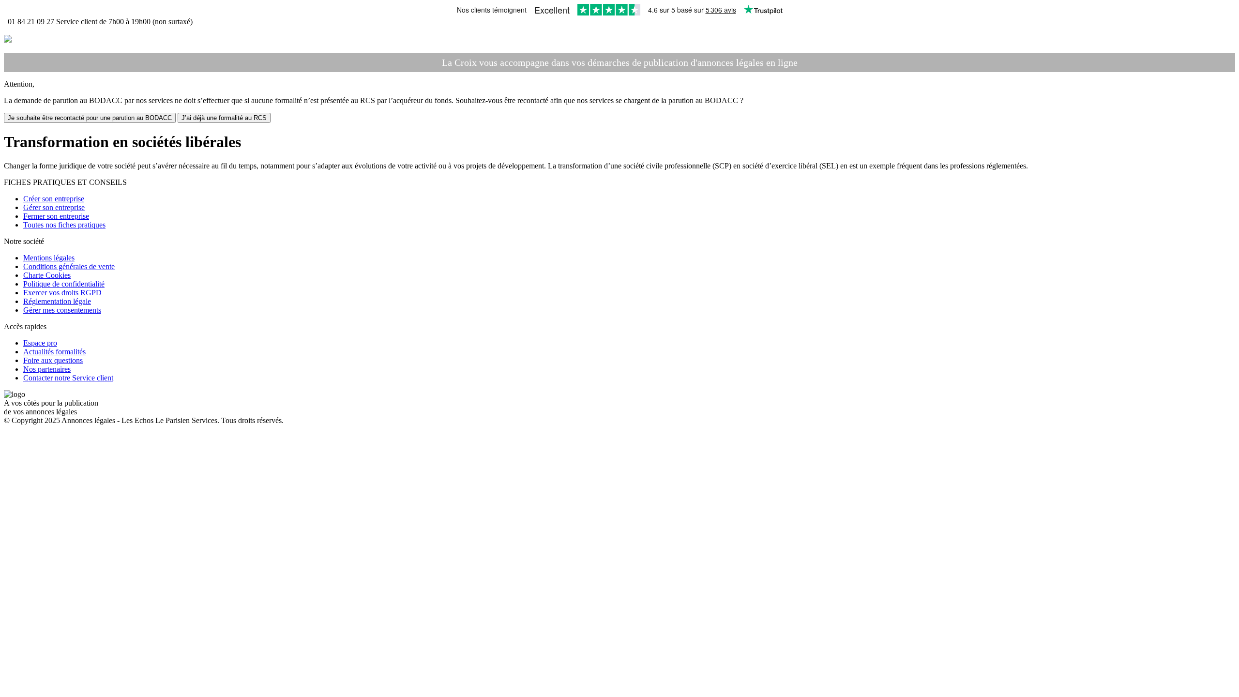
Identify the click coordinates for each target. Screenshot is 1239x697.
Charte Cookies (47, 275)
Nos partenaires (47, 369)
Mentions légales (49, 258)
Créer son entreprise (53, 199)
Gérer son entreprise (54, 207)
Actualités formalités (54, 352)
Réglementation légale (57, 301)
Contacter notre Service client (68, 378)
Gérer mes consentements (62, 310)
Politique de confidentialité (64, 284)
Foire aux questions (53, 360)
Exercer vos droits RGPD (62, 292)
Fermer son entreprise (56, 216)
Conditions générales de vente (69, 266)
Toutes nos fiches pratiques (64, 225)
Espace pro (40, 343)
